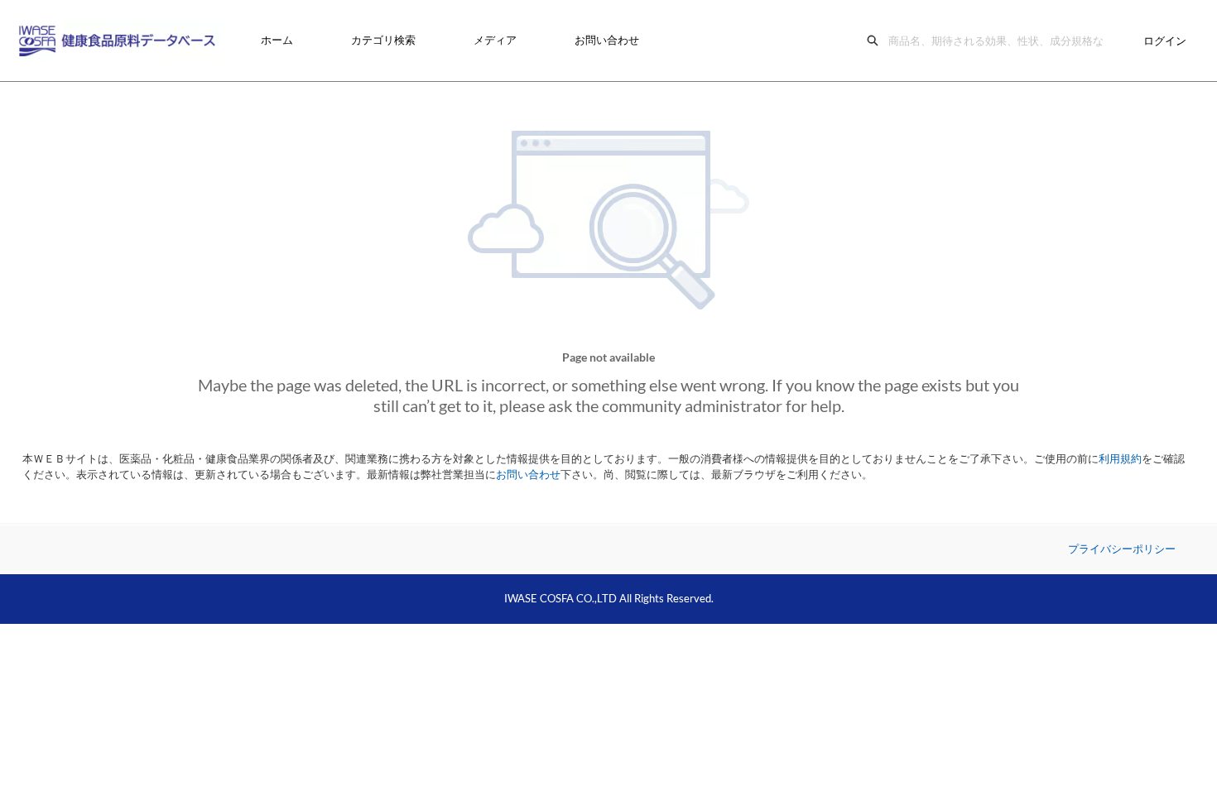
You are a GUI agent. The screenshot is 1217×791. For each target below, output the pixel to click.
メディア (495, 39)
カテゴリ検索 (383, 39)
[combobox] (1000, 40)
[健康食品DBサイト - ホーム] (120, 40)
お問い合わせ (607, 39)
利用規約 (1120, 458)
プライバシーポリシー (1122, 548)
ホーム (277, 39)
